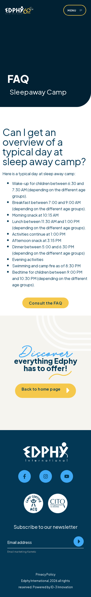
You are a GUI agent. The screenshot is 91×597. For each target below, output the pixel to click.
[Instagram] (45, 476)
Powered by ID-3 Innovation (53, 586)
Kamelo (31, 551)
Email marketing (17, 551)
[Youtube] (66, 476)
